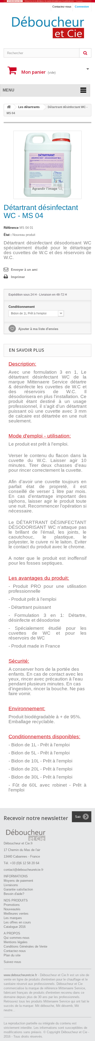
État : (7, 235)
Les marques (13, 918)
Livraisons (11, 885)
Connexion (82, 6)
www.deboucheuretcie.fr (21, 975)
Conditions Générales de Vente (25, 946)
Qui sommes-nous (16, 938)
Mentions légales (16, 942)
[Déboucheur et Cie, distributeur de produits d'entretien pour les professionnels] (47, 1)
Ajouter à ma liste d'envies (37, 329)
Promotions (12, 905)
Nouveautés (12, 909)
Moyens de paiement (18, 880)
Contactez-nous (61, 6)
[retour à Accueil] (8, 107)
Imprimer (18, 277)
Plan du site (12, 955)
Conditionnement (22, 307)
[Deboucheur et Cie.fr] (47, 27)
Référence (11, 228)
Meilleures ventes (16, 913)
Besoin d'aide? (14, 894)
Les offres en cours (17, 922)
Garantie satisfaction (18, 889)
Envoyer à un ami (24, 269)
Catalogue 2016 (15, 927)
